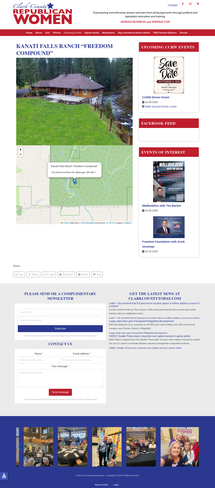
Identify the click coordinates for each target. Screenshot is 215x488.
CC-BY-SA (110, 222)
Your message (60, 366)
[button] (74, 181)
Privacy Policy (70, 336)
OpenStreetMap (87, 222)
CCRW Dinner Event (155, 97)
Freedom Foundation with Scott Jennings (163, 244)
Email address (82, 353)
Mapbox (128, 222)
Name (39, 353)
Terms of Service (85, 336)
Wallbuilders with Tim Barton (161, 205)
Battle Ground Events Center (161, 106)
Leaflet (66, 222)
